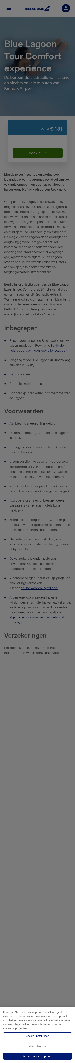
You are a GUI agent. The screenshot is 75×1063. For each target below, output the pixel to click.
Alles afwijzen (37, 1046)
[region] (37, 1035)
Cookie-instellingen (37, 1035)
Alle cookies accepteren (37, 1056)
